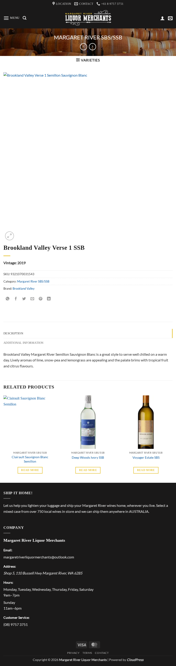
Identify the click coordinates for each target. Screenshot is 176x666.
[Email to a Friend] (32, 299)
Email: (7, 550)
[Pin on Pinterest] (40, 299)
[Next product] (83, 46)
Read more (30, 470)
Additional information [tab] (23, 342)
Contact (102, 653)
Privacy (73, 653)
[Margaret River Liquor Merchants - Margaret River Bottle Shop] (88, 18)
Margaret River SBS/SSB (88, 37)
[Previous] (3, 438)
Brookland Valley (24, 288)
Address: (9, 566)
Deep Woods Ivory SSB (88, 457)
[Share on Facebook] (16, 299)
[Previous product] (92, 46)
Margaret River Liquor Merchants (34, 540)
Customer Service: (16, 617)
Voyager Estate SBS (146, 457)
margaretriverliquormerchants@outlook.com (38, 557)
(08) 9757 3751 (15, 624)
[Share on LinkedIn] (49, 299)
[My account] (162, 18)
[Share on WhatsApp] (7, 299)
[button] (11, 18)
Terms (87, 653)
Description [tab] (13, 333)
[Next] (172, 438)
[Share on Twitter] (24, 299)
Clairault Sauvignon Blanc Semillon (30, 459)
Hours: (8, 582)
